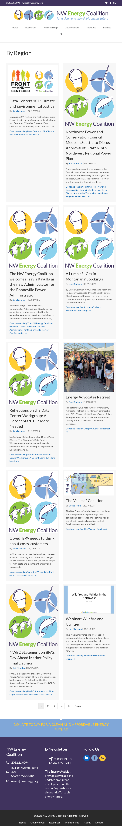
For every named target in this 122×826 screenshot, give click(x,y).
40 (69, 706)
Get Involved (37, 822)
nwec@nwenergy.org (32, 2)
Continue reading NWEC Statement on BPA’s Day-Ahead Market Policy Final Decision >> (33, 693)
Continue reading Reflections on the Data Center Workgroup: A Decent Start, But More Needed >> (33, 457)
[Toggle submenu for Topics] (20, 27)
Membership (72, 822)
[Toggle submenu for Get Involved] (81, 27)
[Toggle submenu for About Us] (98, 27)
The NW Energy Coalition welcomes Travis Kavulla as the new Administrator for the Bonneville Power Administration (32, 284)
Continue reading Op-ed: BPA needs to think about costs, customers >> (33, 573)
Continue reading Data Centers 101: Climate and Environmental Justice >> (33, 133)
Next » (78, 706)
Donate (99, 822)
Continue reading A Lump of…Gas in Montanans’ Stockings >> (89, 309)
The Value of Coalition (84, 500)
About (87, 822)
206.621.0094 (13, 2)
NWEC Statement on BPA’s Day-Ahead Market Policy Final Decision (32, 657)
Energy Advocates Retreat (88, 397)
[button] (61, 34)
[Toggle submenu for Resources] (39, 27)
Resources (54, 822)
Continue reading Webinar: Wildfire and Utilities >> (89, 657)
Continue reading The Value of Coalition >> (87, 529)
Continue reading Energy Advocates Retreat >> (88, 430)
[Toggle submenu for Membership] (60, 27)
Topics (22, 822)
